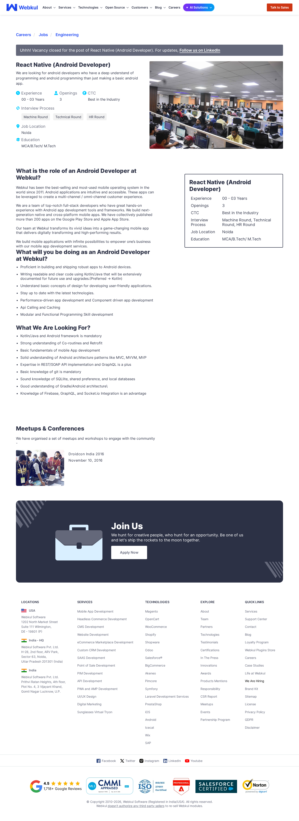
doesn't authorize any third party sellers (136, 806)
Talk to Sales (279, 7)
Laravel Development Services (167, 696)
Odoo (149, 650)
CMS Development (90, 626)
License (250, 704)
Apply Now (129, 552)
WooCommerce (156, 626)
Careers (174, 7)
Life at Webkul (255, 673)
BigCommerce (155, 665)
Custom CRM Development (96, 650)
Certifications (210, 650)
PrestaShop (153, 704)
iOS (147, 712)
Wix (147, 735)
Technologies (210, 634)
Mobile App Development (95, 611)
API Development (89, 681)
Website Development (93, 634)
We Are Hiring (254, 681)
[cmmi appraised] (109, 786)
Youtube (196, 761)
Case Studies (254, 665)
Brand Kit (251, 689)
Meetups (207, 704)
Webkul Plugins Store (260, 650)
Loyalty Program (257, 642)
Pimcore (151, 681)
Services (251, 611)
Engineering (67, 34)
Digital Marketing (89, 704)
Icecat (149, 727)
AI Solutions (199, 7)
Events (205, 712)
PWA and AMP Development (97, 689)
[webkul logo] (22, 7)
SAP (148, 743)
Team (204, 619)
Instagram (152, 761)
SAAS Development (91, 658)
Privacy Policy (255, 712)
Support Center (256, 619)
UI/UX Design (86, 696)
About (205, 611)
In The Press (209, 658)
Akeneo (150, 673)
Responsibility (210, 689)
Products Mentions (214, 681)
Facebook (109, 761)
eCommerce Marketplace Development (105, 642)
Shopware (152, 642)
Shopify (150, 634)
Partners (207, 626)
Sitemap (251, 696)
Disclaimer (252, 727)
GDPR (249, 719)
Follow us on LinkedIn (199, 50)
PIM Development (90, 673)
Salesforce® (153, 658)
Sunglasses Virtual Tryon (94, 712)
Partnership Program (215, 719)
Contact (250, 626)
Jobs (43, 34)
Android (150, 719)
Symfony (151, 689)
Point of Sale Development (96, 665)
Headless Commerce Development (102, 619)
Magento (151, 611)
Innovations (209, 665)
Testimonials (209, 642)
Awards (206, 673)
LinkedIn (175, 761)
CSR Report (209, 696)
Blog (248, 634)
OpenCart (152, 619)
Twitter (130, 761)
